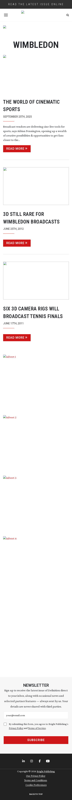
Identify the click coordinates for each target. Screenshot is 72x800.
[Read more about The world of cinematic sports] (36, 74)
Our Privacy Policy (35, 775)
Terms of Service (37, 728)
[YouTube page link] (48, 761)
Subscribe (36, 740)
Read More (15, 148)
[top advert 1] (36, 30)
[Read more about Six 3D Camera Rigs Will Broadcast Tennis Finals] (36, 280)
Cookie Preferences (36, 784)
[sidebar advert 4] (36, 602)
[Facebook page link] (40, 761)
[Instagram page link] (32, 761)
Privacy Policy (16, 728)
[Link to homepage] (36, 15)
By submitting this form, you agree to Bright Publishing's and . (38, 726)
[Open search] (67, 15)
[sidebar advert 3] (36, 503)
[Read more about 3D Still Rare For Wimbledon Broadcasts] (36, 186)
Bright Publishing (46, 771)
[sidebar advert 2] (36, 442)
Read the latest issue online (36, 4)
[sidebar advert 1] (36, 382)
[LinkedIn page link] (24, 761)
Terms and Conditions (35, 780)
